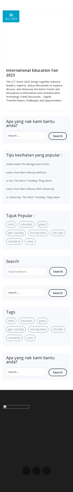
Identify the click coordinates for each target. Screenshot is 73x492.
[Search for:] (26, 135)
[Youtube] (46, 471)
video (30, 241)
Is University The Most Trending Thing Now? (33, 197)
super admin (15, 61)
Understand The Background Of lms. (28, 164)
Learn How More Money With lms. (26, 172)
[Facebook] (26, 471)
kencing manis (38, 232)
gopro (42, 224)
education (26, 224)
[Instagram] (36, 471)
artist (11, 224)
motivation (14, 241)
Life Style (58, 232)
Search (58, 271)
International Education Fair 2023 (32, 72)
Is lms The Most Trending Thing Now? (29, 180)
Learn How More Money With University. (30, 188)
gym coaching (15, 232)
